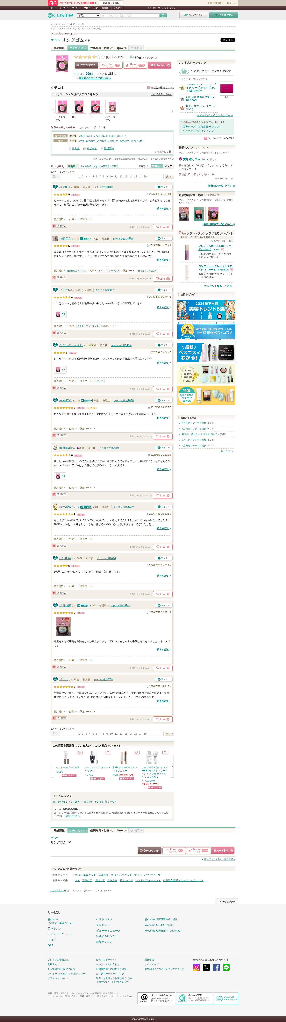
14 (130, 176)
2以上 (90, 136)
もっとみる (226, 451)
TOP (52, 8)
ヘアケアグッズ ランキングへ (214, 115)
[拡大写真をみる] (63, 626)
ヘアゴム (99, 381)
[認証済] (86, 238)
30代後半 (124, 140)
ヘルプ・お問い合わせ (107, 964)
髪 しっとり (126, 880)
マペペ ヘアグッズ (121, 875)
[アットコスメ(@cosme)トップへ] (60, 16)
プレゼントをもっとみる (218, 286)
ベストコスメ (168, 8)
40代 (133, 140)
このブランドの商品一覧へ (102, 801)
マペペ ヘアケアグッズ (147, 875)
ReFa (189, 106)
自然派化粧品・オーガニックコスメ (183, 880)
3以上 (97, 136)
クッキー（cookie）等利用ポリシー (66, 973)
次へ (169, 176)
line (226, 967)
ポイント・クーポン (60, 934)
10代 (81, 140)
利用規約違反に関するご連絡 (111, 969)
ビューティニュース (108, 930)
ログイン (231, 3)
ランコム (88, 775)
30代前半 (113, 140)
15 (135, 176)
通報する (59, 226)
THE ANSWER (148, 781)
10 (111, 176)
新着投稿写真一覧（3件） (218, 224)
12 (121, 176)
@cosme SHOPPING (162, 919)
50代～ (141, 140)
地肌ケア (100, 880)
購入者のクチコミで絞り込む (94, 78)
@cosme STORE (160, 924)
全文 (168, 166)
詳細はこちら (73, 816)
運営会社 (149, 959)
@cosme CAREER (164, 930)
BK (63, 476)
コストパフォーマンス (108, 270)
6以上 (120, 136)
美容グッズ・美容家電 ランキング (202, 126)
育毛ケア (87, 880)
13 (126, 176)
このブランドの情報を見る (64, 33)
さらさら (112, 880)
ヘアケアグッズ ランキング (198, 130)
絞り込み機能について (162, 87)
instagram (196, 967)
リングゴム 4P (76, 40)
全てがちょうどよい (147, 270)
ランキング (63, 8)
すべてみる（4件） (161, 94)
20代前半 (90, 140)
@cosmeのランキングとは (221, 138)
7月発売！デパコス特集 (194, 423)
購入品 (76, 148)
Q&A (96, 8)
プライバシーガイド (58, 978)
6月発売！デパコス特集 (194, 445)
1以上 (82, 136)
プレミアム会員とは (58, 959)
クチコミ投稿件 (103, 187)
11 (116, 176)
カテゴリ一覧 (153, 8)
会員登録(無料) (215, 3)
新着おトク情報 (111, 3)
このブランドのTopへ (68, 801)
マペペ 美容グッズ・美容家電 (92, 875)
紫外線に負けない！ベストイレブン (200, 434)
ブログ (87, 8)
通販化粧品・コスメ (76, 270)
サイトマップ (152, 964)
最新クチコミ (104, 941)
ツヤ (77, 880)
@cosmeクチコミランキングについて (164, 969)
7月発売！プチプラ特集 (194, 428)
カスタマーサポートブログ (110, 973)
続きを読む (163, 208)
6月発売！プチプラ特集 (194, 440)
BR (63, 314)
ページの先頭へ (219, 859)
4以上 (105, 136)
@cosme (62, 921)
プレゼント (103, 924)
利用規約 (52, 964)
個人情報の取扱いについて (62, 969)
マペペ (55, 40)
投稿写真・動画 (101, 48)
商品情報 (59, 48)
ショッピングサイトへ (159, 65)
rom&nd (59, 772)
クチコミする (86, 65)
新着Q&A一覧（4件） (220, 185)
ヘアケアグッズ (149, 57)
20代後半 (102, 140)
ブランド (76, 8)
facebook (216, 967)
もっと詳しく (161, 151)
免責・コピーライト (106, 959)
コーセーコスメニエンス (199, 84)
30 (145, 176)
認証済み (109, 148)
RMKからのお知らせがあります (126, 775)
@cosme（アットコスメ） (98, 890)
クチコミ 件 (84, 73)
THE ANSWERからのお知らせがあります (150, 784)
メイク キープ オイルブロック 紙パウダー (201, 87)
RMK (115, 775)
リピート (92, 148)
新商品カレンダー (107, 936)
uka (188, 97)
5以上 (112, 136)
